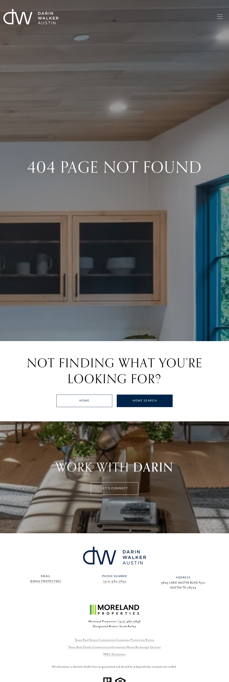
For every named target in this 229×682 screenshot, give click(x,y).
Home (84, 400)
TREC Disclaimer (114, 654)
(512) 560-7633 (114, 581)
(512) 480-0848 (130, 621)
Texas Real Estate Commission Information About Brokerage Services (114, 647)
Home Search (145, 400)
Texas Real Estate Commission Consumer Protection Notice (114, 640)
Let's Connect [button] (114, 488)
